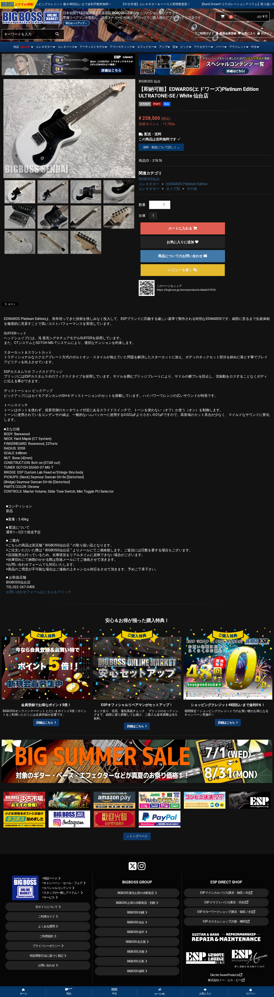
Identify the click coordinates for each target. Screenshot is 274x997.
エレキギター (44, 46)
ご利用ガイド (205, 33)
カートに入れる (180, 228)
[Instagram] (142, 866)
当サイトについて (46, 907)
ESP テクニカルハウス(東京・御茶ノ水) (224, 892)
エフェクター (145, 46)
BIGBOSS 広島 (135, 961)
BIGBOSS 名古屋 (136, 941)
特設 (21, 46)
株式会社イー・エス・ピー (225, 980)
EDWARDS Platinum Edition (186, 184)
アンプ (163, 46)
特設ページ (50, 878)
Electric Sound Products (224, 975)
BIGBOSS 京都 (135, 951)
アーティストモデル (92, 46)
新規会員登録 (227, 33)
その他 (192, 189)
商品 (68, 993)
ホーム (23, 993)
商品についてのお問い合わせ (181, 256)
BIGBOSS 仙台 (135, 922)
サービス (49, 897)
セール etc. (159, 993)
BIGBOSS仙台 (149, 179)
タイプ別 (173, 189)
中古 (254, 46)
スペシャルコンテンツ (57, 887)
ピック (184, 46)
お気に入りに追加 (181, 242)
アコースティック (121, 46)
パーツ (220, 46)
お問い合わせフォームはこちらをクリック (38, 592)
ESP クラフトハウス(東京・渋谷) (224, 902)
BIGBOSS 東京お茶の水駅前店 (136, 893)
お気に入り (248, 33)
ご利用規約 (46, 936)
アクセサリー (202, 46)
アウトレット (237, 46)
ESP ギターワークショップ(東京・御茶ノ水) (224, 911)
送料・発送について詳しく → (161, 147)
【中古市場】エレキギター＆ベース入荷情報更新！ (80, 4)
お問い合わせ (46, 965)
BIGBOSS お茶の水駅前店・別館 (135, 902)
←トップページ (137, 836)
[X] (133, 866)
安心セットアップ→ (76, 23)
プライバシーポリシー (46, 946)
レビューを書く (180, 270)
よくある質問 (46, 926)
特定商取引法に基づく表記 (46, 955)
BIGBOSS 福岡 (135, 971)
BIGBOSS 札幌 (135, 912)
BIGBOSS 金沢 (135, 932)
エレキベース (66, 46)
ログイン (266, 33)
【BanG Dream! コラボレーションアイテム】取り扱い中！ (164, 4)
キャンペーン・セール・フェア (62, 883)
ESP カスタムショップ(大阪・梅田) (225, 921)
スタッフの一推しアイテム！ (61, 892)
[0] (223, 16)
